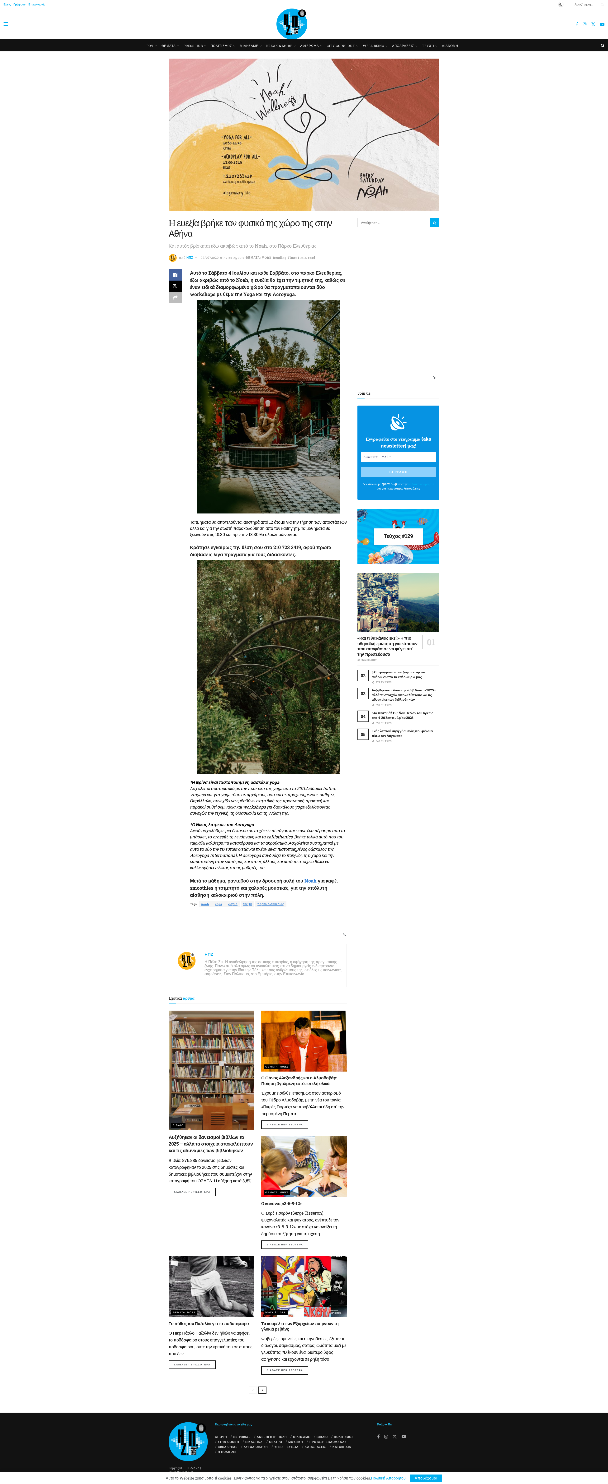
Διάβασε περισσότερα (195, 1191)
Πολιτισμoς (221, 46)
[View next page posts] (262, 1390)
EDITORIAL (241, 1437)
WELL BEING (373, 46)
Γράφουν (20, 4)
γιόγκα (233, 904)
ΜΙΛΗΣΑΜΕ (249, 46)
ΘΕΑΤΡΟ (275, 1442)
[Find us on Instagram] (584, 24)
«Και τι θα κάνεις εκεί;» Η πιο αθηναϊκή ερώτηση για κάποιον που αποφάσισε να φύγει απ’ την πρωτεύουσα (387, 646)
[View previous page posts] (253, 1390)
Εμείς (7, 4)
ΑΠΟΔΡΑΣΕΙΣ (403, 46)
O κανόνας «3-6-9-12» (281, 1203)
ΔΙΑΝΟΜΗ (450, 46)
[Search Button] (601, 4)
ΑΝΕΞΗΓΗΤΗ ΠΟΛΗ (272, 1437)
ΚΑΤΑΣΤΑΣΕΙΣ (315, 1447)
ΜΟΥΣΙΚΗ (295, 1442)
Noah (310, 881)
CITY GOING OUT (341, 46)
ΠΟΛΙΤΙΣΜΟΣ (343, 1437)
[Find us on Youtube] (602, 24)
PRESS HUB (193, 46)
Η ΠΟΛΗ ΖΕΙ (227, 1452)
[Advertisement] (256, 925)
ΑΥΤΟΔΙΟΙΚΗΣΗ (256, 1447)
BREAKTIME (228, 1447)
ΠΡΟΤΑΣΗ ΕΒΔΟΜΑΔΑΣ (328, 1442)
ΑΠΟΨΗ (221, 1437)
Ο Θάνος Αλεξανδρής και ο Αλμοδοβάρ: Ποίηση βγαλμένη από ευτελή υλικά (299, 1080)
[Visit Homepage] (291, 24)
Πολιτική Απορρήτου (388, 1477)
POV (150, 46)
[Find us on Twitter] (593, 24)
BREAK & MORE (279, 46)
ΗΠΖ (189, 257)
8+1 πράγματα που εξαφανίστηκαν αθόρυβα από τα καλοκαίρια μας (398, 674)
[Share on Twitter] (175, 286)
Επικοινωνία (36, 4)
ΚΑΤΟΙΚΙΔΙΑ (341, 1447)
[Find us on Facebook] (577, 24)
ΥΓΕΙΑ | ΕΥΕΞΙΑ (286, 1447)
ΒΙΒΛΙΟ (178, 1125)
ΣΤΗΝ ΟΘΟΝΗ (228, 1442)
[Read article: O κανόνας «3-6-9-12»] (304, 1166)
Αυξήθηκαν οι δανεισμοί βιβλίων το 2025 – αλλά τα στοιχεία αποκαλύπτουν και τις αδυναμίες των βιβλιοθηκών (211, 1143)
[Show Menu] (6, 24)
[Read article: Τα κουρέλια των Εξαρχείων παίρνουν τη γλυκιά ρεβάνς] (304, 1286)
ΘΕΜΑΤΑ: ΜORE (258, 257)
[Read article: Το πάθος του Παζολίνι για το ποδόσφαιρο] (211, 1286)
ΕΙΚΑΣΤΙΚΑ (254, 1442)
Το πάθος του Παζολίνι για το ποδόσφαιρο (209, 1323)
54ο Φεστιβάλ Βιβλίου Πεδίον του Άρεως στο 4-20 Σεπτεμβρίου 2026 (402, 715)
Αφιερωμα (309, 46)
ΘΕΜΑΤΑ (169, 46)
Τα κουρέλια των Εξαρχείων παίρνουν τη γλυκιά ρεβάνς (300, 1326)
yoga (218, 904)
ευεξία (247, 904)
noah (205, 904)
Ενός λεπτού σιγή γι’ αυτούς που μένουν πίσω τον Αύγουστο (402, 733)
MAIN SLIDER (275, 1312)
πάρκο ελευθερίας (270, 904)
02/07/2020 (210, 257)
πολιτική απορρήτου (421, 484)
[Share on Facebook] (175, 275)
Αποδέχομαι (426, 1477)
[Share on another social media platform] (175, 297)
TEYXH (428, 46)
